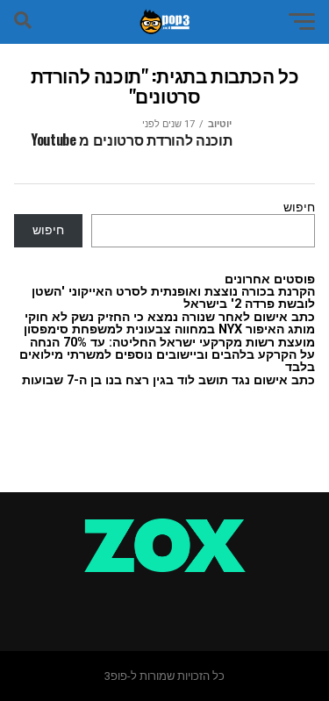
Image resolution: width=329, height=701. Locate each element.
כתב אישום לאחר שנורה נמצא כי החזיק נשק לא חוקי (170, 317)
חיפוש (299, 207)
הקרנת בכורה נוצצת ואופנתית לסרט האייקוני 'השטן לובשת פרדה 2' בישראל (173, 297)
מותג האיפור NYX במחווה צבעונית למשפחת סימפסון (169, 329)
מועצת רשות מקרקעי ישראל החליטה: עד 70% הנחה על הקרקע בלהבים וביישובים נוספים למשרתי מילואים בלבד (167, 355)
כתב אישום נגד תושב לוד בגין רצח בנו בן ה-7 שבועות (168, 380)
